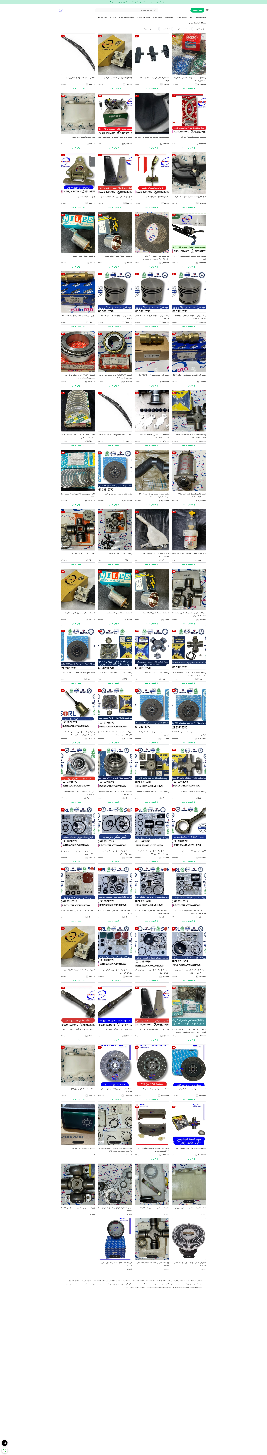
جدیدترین (199, 29)
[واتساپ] (5, 1450)
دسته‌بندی (166, 29)
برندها (188, 29)
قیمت (178, 29)
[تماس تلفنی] (5, 1443)
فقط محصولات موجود (150, 29)
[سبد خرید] (207, 10)
